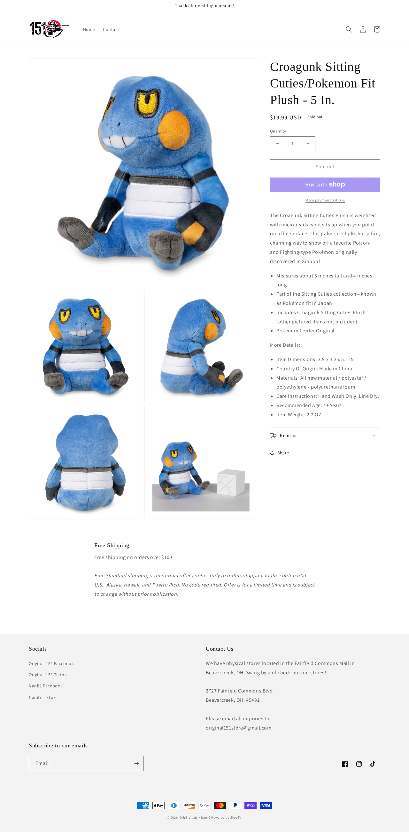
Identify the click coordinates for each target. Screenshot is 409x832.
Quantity (278, 131)
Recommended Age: (309, 405)
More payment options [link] (325, 199)
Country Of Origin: (314, 368)
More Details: (285, 345)
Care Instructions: (327, 396)
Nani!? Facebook (46, 686)
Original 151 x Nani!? (195, 817)
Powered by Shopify (226, 817)
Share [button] (283, 452)
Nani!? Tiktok (42, 697)
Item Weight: (298, 414)
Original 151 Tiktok (48, 674)
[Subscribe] (136, 763)
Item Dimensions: (315, 359)
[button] (349, 29)
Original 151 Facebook (51, 663)
